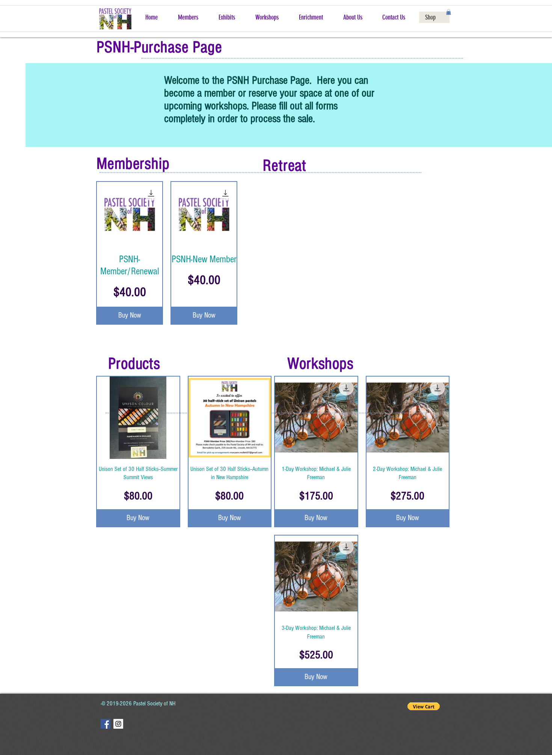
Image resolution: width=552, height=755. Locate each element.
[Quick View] (129, 214)
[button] (448, 12)
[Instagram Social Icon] (118, 724)
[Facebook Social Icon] (105, 724)
